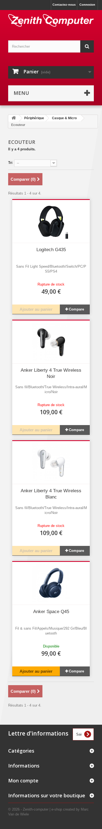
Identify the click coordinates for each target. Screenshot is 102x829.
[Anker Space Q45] (51, 583)
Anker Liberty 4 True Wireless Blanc (51, 494)
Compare (76, 309)
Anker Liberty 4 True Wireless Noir (51, 373)
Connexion (87, 4)
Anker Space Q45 (51, 611)
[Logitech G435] (51, 221)
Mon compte (23, 780)
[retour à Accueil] (13, 118)
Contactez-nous (64, 4)
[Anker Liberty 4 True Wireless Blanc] (51, 462)
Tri (10, 163)
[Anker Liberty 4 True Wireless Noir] (51, 342)
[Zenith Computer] (51, 20)
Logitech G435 (51, 249)
